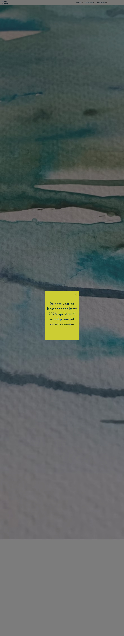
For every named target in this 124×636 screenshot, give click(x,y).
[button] (75, 294)
